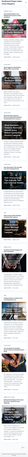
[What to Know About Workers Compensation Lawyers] (14, 228)
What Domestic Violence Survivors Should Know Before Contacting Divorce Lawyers (13, 117)
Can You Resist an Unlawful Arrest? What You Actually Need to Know (14, 350)
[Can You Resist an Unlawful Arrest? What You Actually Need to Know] (14, 363)
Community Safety (8, 11)
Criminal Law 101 (7, 247)
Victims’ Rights (7, 64)
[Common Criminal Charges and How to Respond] (14, 263)
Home (5, 212)
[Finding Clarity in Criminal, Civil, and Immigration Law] (14, 311)
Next (23, 447)
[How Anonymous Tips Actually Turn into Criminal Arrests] (14, 180)
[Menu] (25, 2)
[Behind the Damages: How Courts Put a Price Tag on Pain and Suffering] (14, 414)
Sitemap (14, 455)
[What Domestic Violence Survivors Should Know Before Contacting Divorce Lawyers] (14, 130)
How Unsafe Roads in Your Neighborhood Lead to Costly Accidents (12, 15)
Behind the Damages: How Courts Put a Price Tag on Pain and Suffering (14, 401)
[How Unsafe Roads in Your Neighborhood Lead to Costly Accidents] (14, 28)
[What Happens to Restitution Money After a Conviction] (14, 80)
